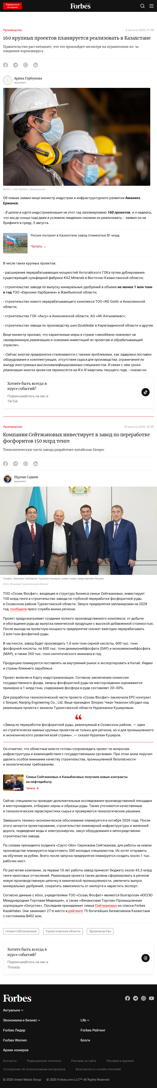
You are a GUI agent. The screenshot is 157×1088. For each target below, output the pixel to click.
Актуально (11, 1010)
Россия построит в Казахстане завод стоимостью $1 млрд (75, 235)
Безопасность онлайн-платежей (98, 1069)
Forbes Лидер (14, 1030)
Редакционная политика (44, 1061)
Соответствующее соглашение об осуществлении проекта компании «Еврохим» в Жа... (41, 246)
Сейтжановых (106, 905)
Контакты (10, 1061)
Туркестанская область (63, 931)
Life (83, 1020)
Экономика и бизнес (20, 1020)
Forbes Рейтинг (93, 1030)
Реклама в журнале (120, 1061)
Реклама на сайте (83, 1061)
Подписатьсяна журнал (12, 6)
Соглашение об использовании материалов (34, 1069)
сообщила (18, 609)
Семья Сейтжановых (21, 931)
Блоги (85, 1040)
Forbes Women (15, 1040)
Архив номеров (16, 1050)
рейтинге (75, 911)
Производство (12, 30)
